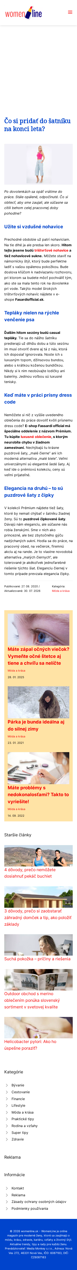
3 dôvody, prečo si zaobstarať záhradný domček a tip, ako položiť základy (37, 917)
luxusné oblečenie (36, 437)
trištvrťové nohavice (51, 250)
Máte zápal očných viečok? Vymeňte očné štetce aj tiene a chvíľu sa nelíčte (38, 656)
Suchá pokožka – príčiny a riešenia (37, 958)
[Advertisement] (38, 65)
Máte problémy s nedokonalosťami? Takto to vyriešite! (38, 794)
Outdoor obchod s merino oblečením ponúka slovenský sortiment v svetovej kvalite (32, 1000)
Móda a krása (61, 590)
